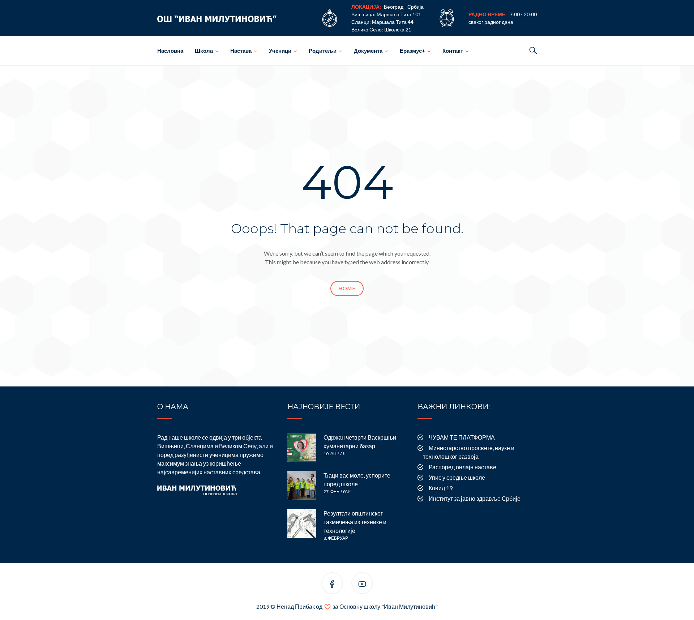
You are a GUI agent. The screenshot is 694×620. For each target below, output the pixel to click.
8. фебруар (336, 538)
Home (347, 288)
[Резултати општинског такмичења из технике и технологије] (301, 523)
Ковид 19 (441, 487)
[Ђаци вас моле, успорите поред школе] (301, 485)
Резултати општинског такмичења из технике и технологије (355, 522)
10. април (335, 453)
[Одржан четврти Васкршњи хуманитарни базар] (301, 447)
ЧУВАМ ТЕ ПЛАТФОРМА (462, 437)
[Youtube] (362, 584)
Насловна (170, 50)
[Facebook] (332, 584)
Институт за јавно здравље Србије (474, 498)
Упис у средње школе (457, 477)
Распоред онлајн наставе (462, 466)
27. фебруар (337, 491)
